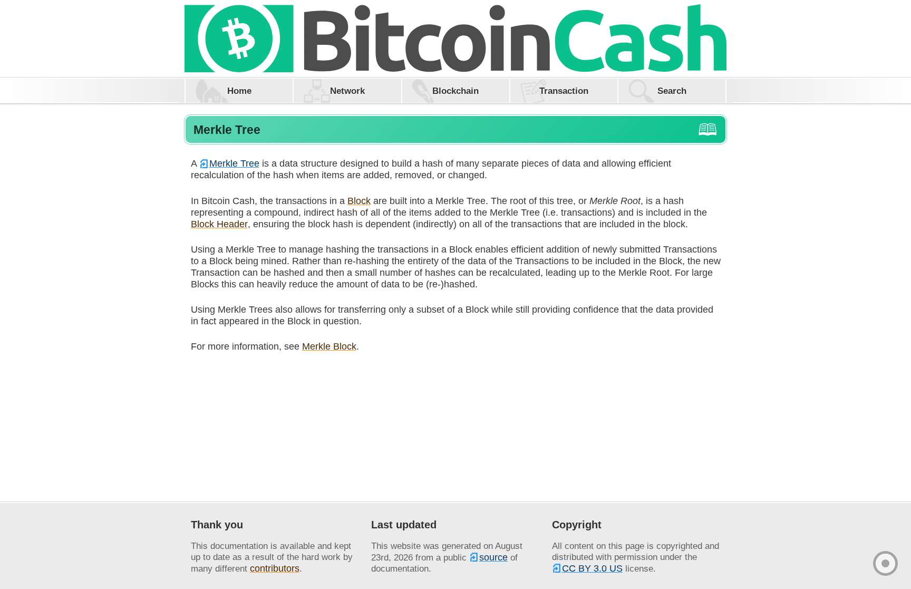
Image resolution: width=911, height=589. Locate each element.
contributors (274, 568)
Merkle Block (329, 346)
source (493, 557)
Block (359, 200)
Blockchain (455, 90)
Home (239, 90)
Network (347, 90)
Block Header (219, 223)
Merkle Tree (234, 163)
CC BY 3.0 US (592, 568)
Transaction (563, 90)
